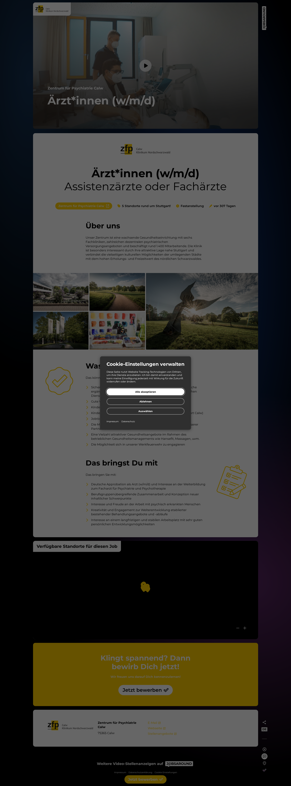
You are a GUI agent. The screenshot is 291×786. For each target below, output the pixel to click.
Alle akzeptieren (145, 391)
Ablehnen (145, 401)
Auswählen (145, 411)
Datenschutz (128, 421)
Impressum (113, 421)
